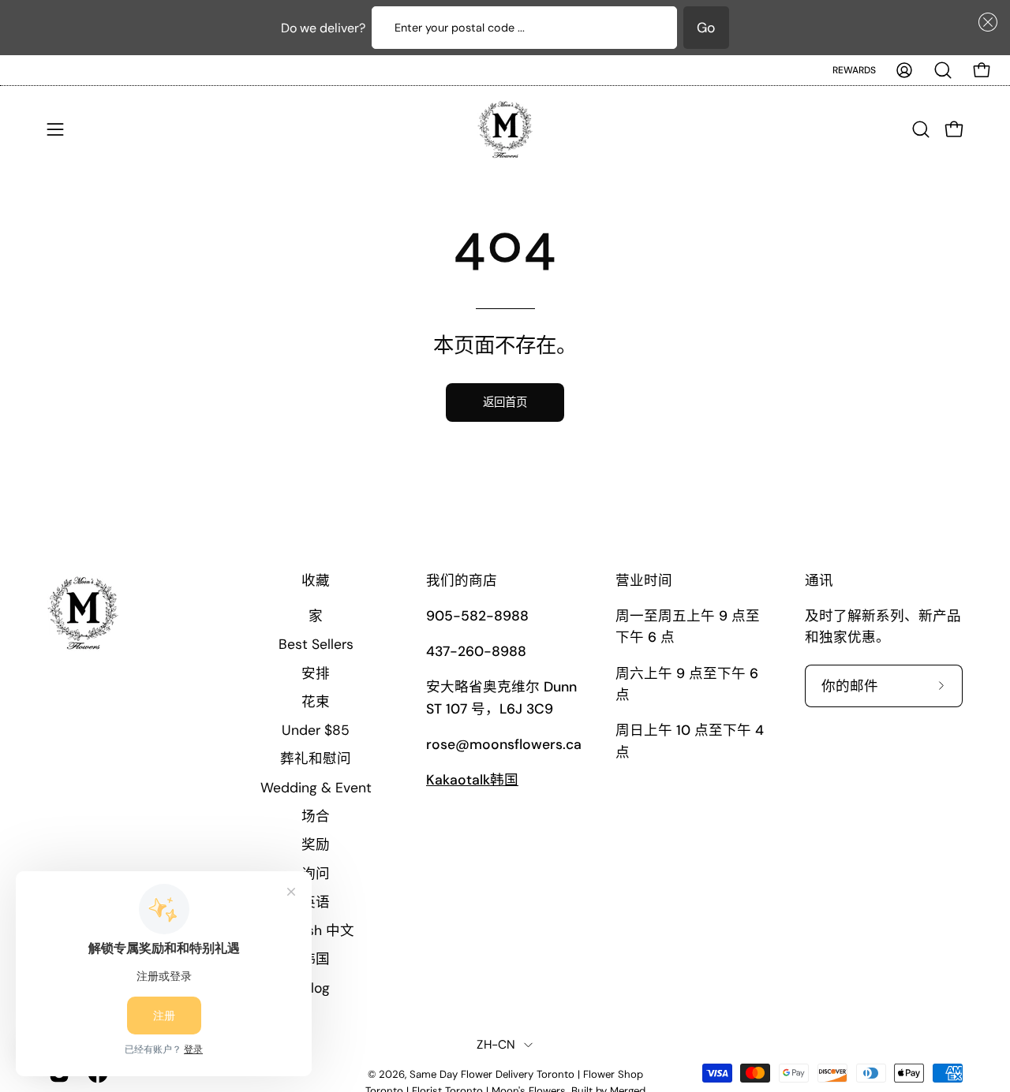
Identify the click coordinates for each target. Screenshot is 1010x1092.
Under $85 (316, 730)
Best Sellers (316, 644)
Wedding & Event (316, 787)
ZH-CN (496, 1045)
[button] (984, 22)
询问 (315, 873)
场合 (315, 816)
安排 (315, 673)
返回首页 (505, 402)
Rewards (854, 70)
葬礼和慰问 (315, 758)
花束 (315, 701)
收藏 (315, 580)
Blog (316, 988)
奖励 (315, 844)
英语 (315, 902)
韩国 (315, 958)
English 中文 (315, 930)
